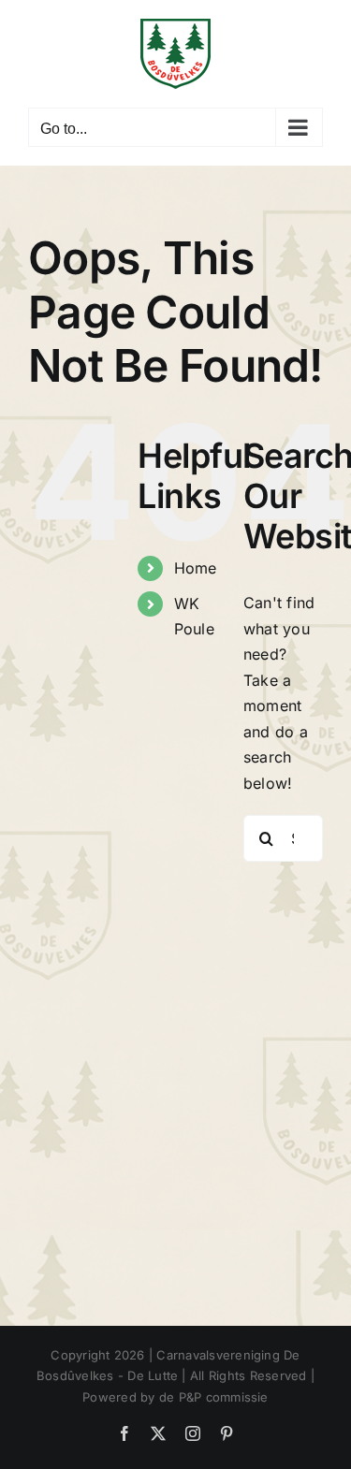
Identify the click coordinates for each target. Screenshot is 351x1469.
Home (195, 568)
